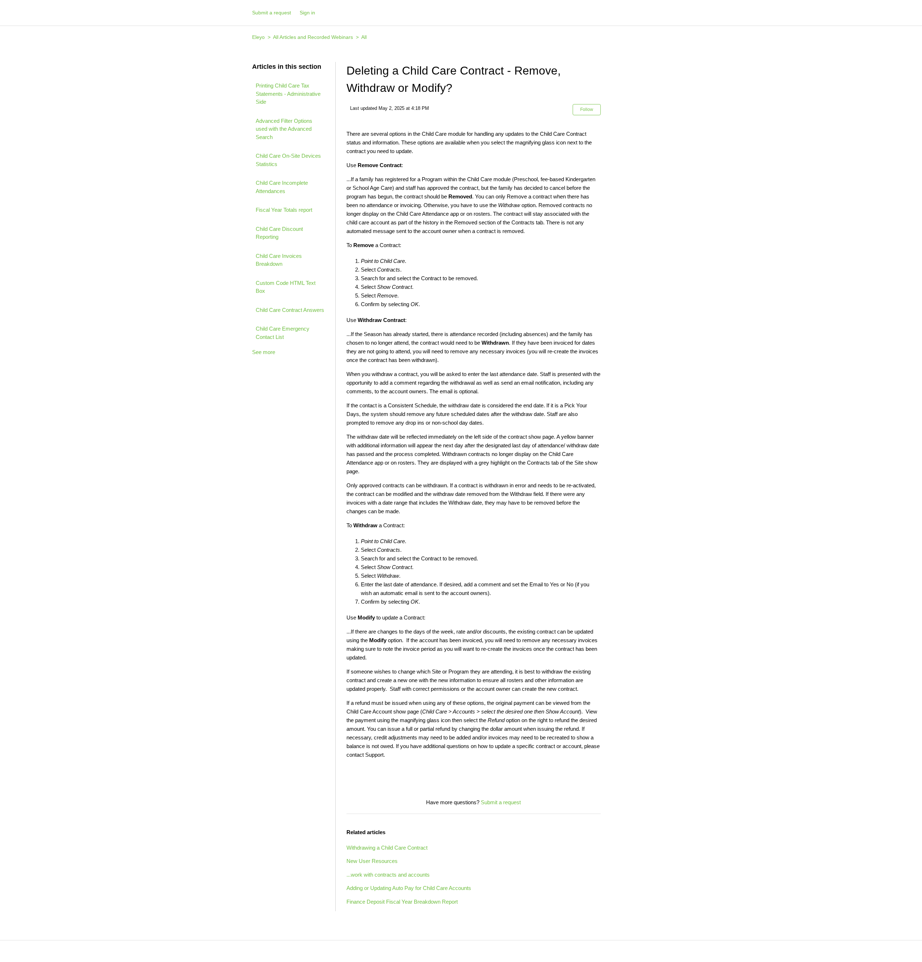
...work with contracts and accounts (388, 875)
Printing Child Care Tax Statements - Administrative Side (288, 93)
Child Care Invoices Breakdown (279, 260)
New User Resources (372, 861)
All (364, 37)
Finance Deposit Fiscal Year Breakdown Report (402, 902)
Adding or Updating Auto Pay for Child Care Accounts (408, 888)
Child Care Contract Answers (290, 310)
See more (263, 352)
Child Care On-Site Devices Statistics (288, 160)
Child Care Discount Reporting (279, 233)
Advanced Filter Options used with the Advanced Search (284, 129)
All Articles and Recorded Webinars (313, 37)
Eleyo (258, 37)
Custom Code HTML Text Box (285, 287)
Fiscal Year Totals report (284, 210)
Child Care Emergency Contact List (282, 333)
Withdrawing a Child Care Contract (387, 848)
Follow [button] (586, 109)
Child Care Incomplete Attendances (282, 187)
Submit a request (271, 12)
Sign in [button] (307, 12)
